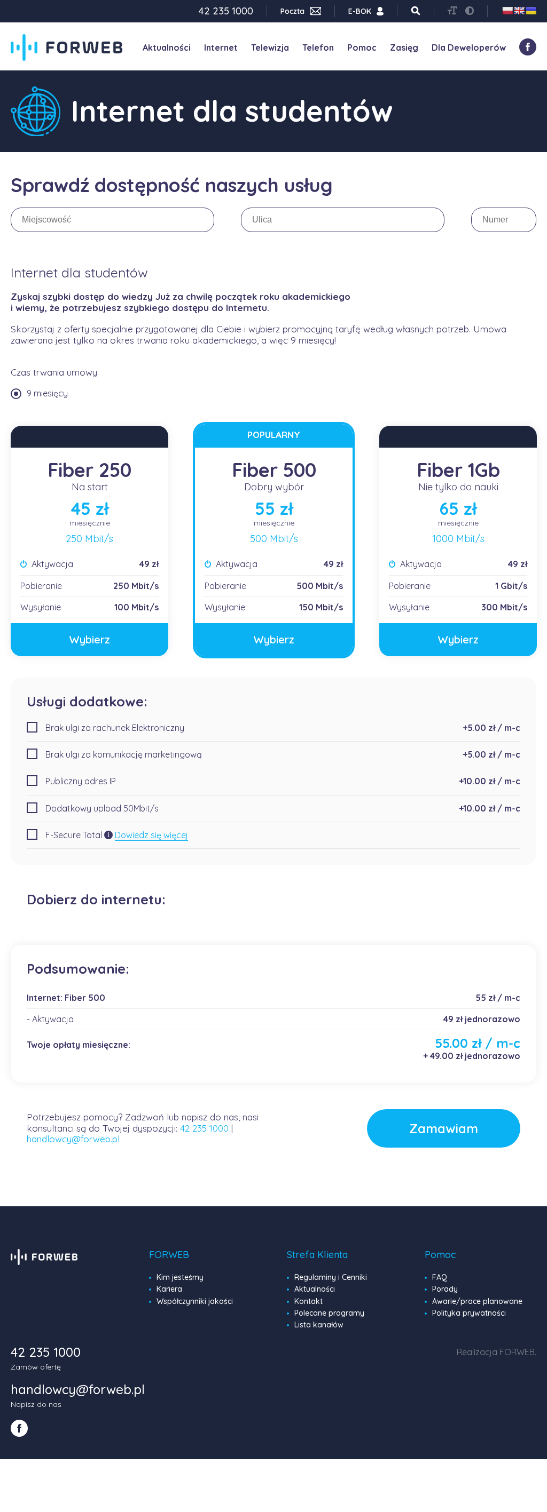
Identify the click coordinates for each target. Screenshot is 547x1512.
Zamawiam (443, 1128)
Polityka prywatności (469, 1313)
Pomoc (362, 47)
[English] (519, 10)
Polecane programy (329, 1313)
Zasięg (404, 47)
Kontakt (308, 1301)
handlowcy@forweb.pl (73, 1138)
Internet (221, 47)
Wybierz (89, 639)
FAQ (439, 1277)
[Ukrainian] (531, 10)
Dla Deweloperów (469, 47)
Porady (445, 1289)
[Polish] (507, 10)
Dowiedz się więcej (151, 835)
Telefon (318, 47)
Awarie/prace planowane (477, 1301)
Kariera (169, 1289)
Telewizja (270, 47)
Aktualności (167, 47)
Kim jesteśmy (180, 1277)
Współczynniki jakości (195, 1301)
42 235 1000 (204, 1128)
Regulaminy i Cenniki (330, 1277)
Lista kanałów (318, 1325)
